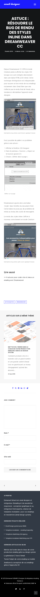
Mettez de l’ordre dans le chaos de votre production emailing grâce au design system (19, 350)
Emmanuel (32, 51)
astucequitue (9, 302)
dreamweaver (21, 302)
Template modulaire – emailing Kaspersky (19, 530)
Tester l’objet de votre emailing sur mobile (19, 559)
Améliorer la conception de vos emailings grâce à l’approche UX (19, 563)
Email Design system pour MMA (16, 526)
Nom (6, 433)
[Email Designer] (12, 4)
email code (20, 51)
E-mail (7, 445)
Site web (7, 457)
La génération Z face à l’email (14, 556)
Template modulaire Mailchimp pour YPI (19, 538)
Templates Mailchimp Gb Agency (16, 534)
